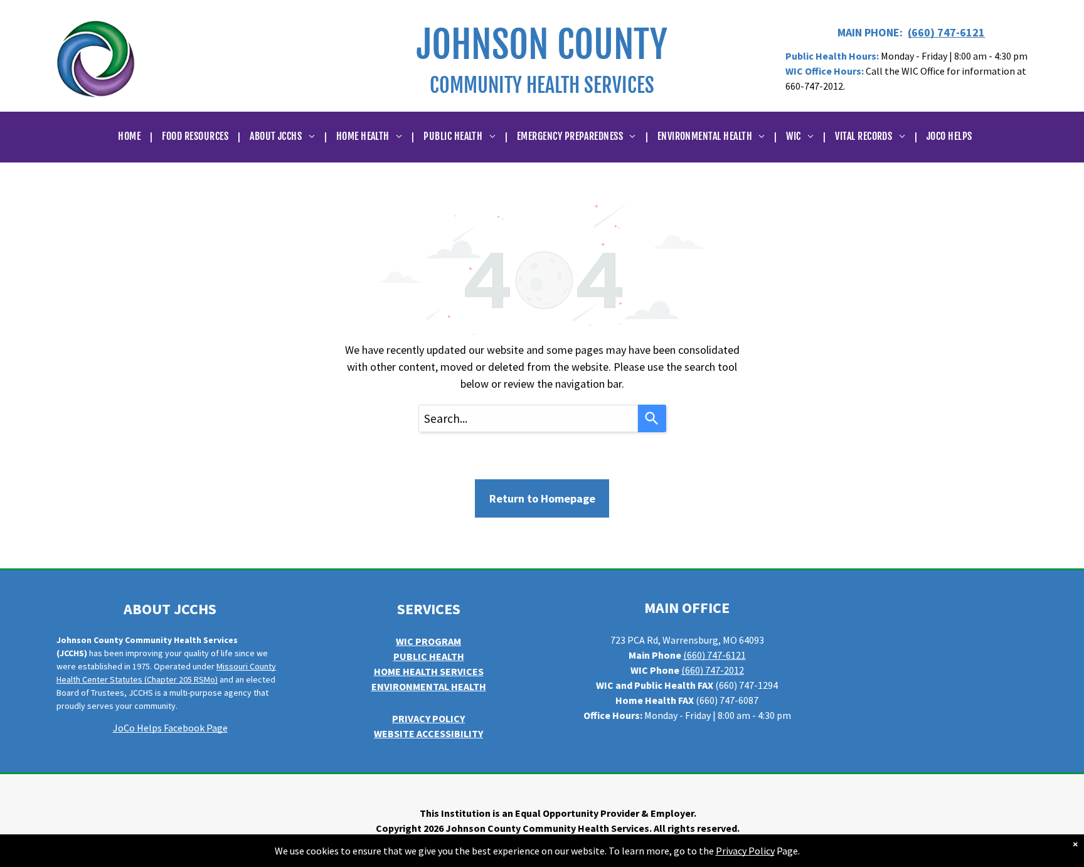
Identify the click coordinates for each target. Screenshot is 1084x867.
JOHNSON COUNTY (542, 44)
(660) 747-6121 (946, 32)
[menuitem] (130, 136)
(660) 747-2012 (712, 670)
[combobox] (528, 418)
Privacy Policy (745, 850)
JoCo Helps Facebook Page (170, 727)
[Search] (652, 418)
